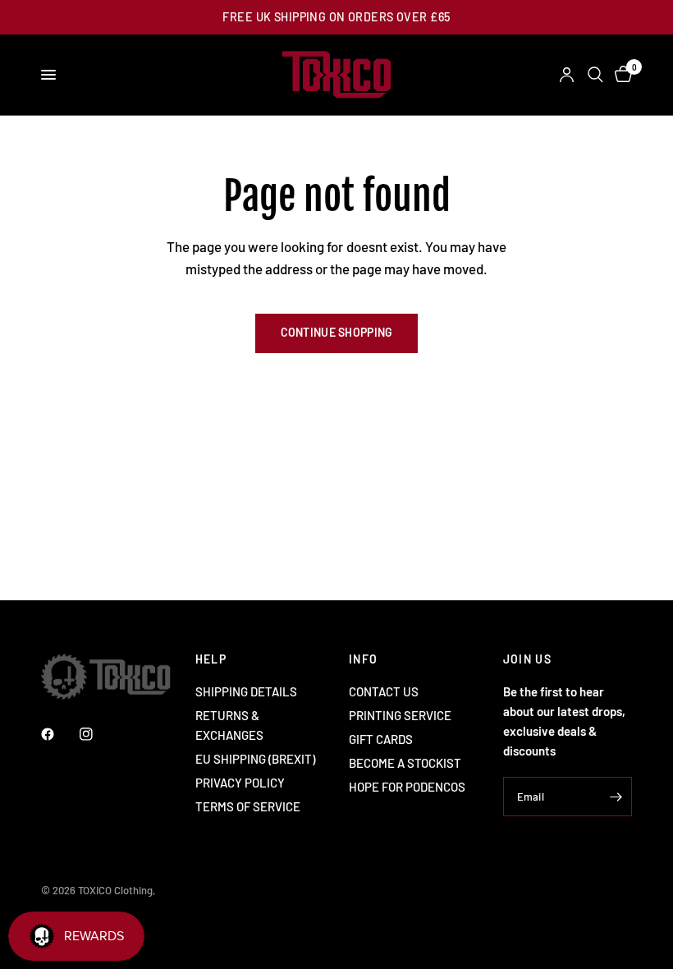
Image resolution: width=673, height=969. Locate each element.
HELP (211, 659)
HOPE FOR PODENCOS (407, 786)
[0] (620, 74)
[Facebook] (59, 734)
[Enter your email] (615, 796)
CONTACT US (384, 691)
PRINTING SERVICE (400, 715)
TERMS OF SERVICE (247, 806)
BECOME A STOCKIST (405, 762)
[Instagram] (98, 734)
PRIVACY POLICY (240, 782)
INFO (363, 659)
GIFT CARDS (381, 739)
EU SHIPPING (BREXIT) (255, 758)
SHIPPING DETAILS (246, 691)
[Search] (595, 74)
